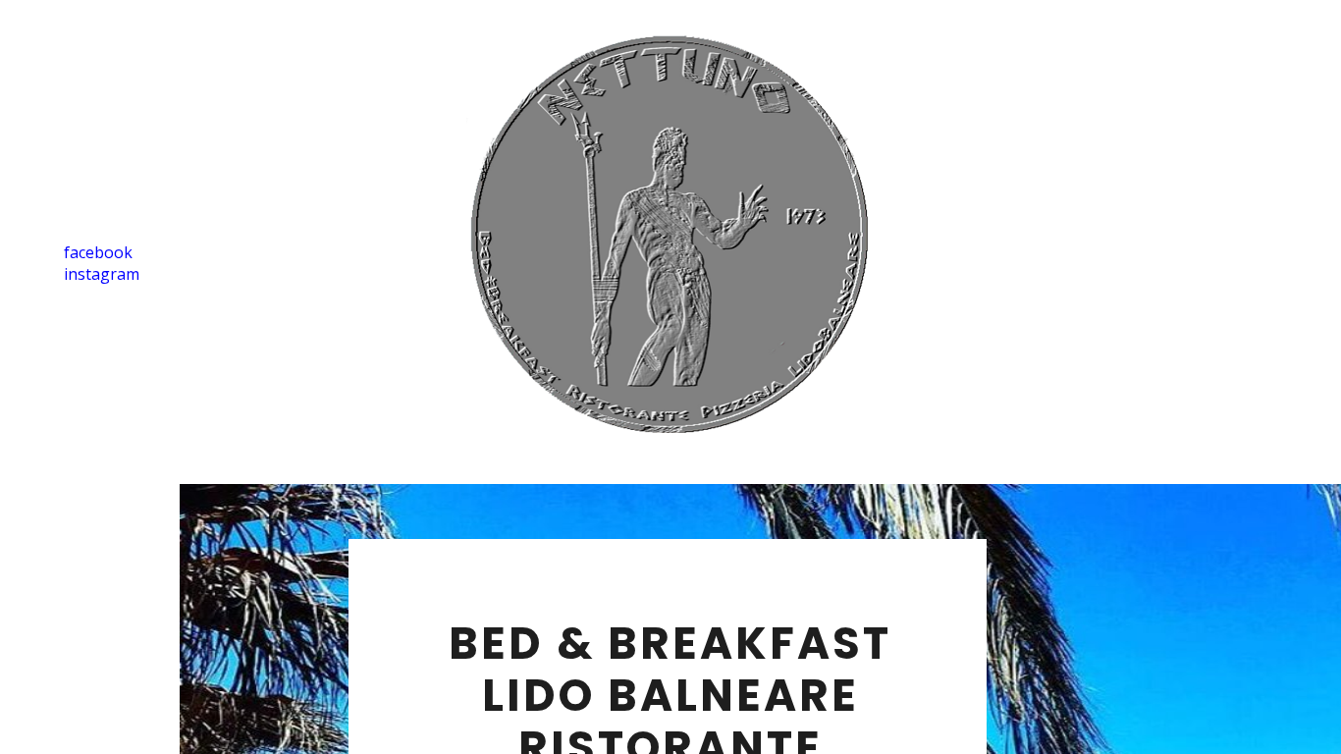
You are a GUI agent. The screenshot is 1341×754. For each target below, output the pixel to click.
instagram (101, 274)
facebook (98, 252)
